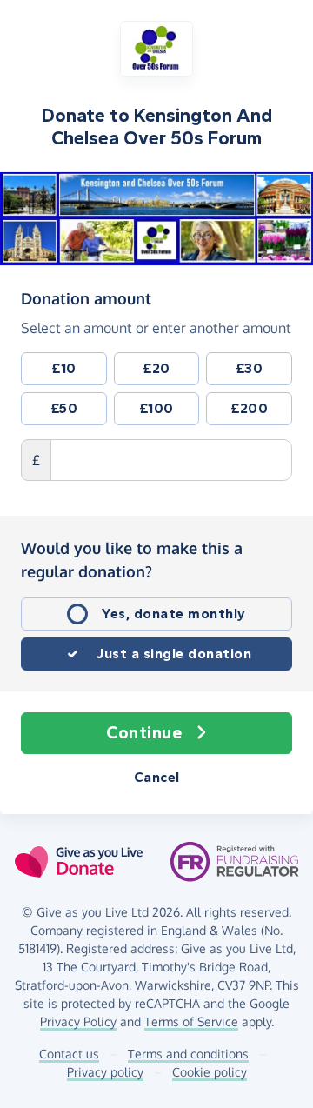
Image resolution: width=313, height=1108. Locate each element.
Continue (144, 733)
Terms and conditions (188, 1053)
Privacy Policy (78, 1021)
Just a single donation (174, 653)
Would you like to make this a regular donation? (132, 559)
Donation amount (86, 298)
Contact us (69, 1053)
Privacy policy (105, 1072)
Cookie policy (209, 1072)
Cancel (157, 777)
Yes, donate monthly (174, 613)
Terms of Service (191, 1021)
